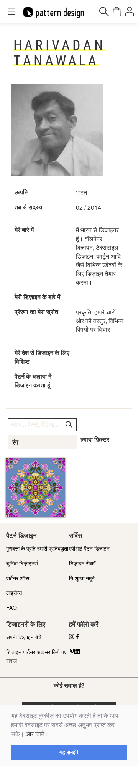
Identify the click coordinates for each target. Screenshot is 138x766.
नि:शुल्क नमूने (82, 578)
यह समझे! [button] (69, 752)
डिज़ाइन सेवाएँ (82, 563)
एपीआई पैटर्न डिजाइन (89, 548)
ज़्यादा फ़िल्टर (94, 439)
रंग (15, 442)
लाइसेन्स (14, 592)
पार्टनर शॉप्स (17, 578)
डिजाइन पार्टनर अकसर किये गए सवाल (36, 656)
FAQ (11, 607)
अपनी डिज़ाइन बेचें (23, 637)
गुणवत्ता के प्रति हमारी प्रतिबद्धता (37, 548)
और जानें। (37, 734)
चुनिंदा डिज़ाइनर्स (22, 563)
